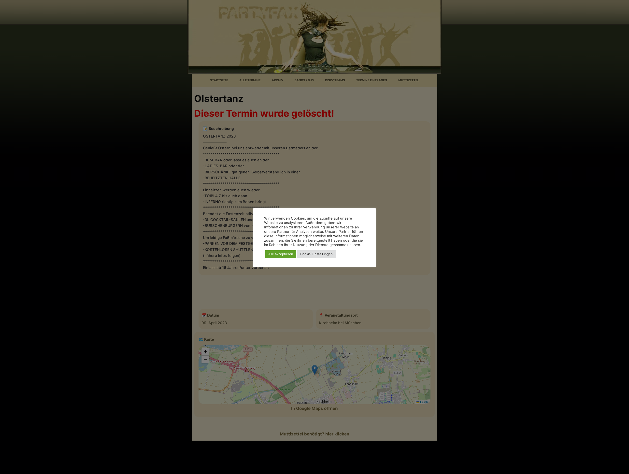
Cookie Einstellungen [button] (316, 254)
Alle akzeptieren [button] (280, 254)
